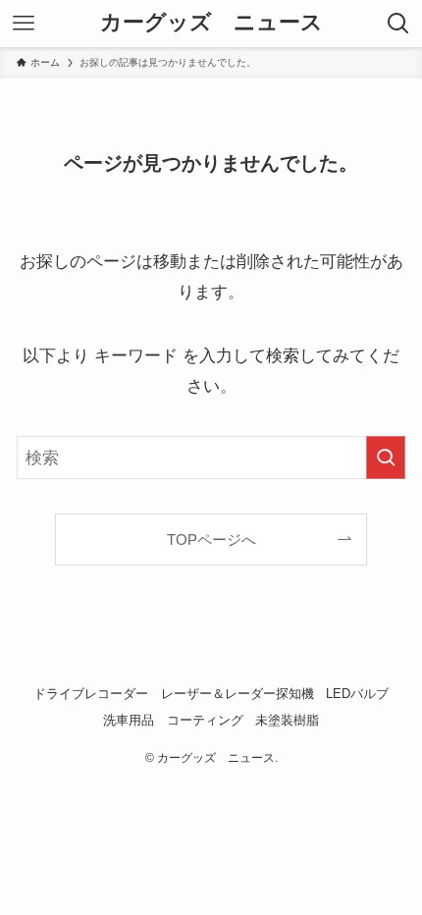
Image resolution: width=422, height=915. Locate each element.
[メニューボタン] (23, 23)
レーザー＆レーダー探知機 (237, 693)
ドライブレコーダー (90, 693)
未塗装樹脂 (287, 720)
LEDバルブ (357, 693)
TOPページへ (211, 539)
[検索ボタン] (398, 23)
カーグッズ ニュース (211, 23)
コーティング (205, 720)
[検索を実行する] (385, 457)
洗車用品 (128, 720)
